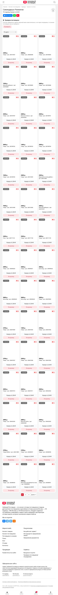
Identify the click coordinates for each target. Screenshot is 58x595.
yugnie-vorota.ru (27, 575)
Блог (3, 541)
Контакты (5, 545)
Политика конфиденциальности (39, 586)
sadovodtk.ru (5, 575)
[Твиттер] (10, 521)
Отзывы (4, 543)
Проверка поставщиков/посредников (31, 556)
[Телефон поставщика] (17, 15)
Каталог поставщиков (14, 7)
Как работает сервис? (30, 531)
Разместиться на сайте (9, 553)
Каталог (21, 594)
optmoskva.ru (16, 575)
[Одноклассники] (14, 521)
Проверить (7, 27)
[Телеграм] (7, 521)
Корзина (36, 593)
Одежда (24, 7)
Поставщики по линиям (9, 536)
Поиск (4, 538)
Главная (7, 594)
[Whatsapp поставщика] (14, 15)
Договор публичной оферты (9, 582)
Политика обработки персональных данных (29, 582)
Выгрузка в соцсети (29, 553)
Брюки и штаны (31, 7)
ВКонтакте (8, 15)
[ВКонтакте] (3, 521)
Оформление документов (31, 538)
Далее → (33, 494)
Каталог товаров (7, 531)
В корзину (11, 62)
